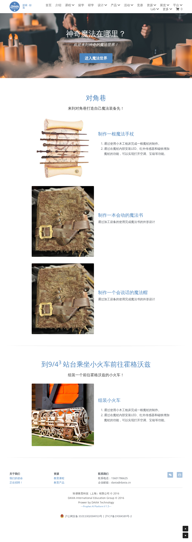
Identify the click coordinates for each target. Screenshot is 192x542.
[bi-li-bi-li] (179, 475)
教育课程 (59, 478)
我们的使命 (16, 478)
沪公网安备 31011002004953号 (83, 516)
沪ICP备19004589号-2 (118, 516)
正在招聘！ (16, 482)
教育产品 (59, 482)
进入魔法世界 (96, 58)
